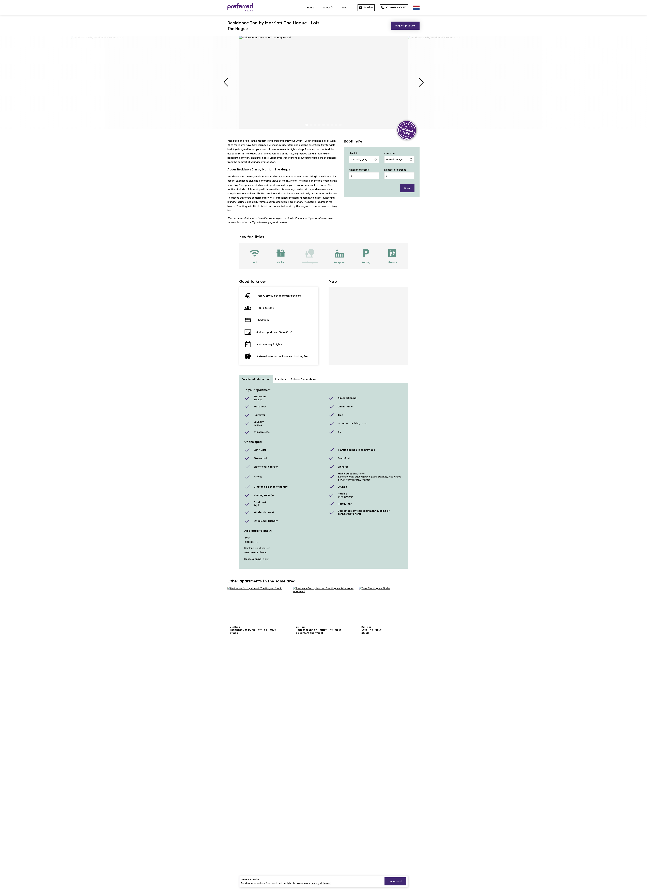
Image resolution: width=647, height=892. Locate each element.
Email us (368, 7)
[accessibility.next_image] (421, 82)
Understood (395, 881)
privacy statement (321, 883)
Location (280, 379)
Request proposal (405, 25)
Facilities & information (256, 379)
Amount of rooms (359, 169)
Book (407, 188)
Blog (344, 7)
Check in (353, 153)
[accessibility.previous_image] (226, 82)
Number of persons (395, 169)
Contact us (301, 218)
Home (310, 7)
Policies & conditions (303, 379)
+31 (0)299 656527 (396, 7)
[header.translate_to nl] (416, 8)
